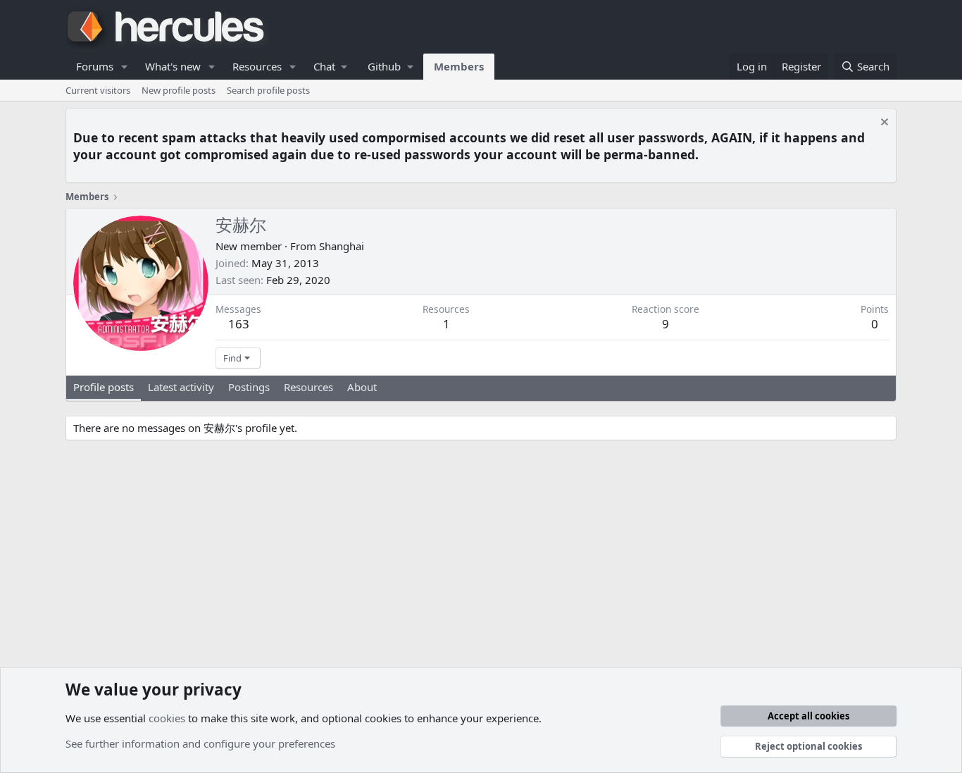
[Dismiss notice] (883, 123)
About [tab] (362, 387)
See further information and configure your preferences (200, 743)
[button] (125, 67)
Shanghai (341, 246)
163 (238, 324)
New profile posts (178, 90)
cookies (167, 718)
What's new (173, 66)
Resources (257, 66)
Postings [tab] (249, 387)
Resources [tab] (308, 387)
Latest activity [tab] (181, 387)
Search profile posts (268, 90)
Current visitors (97, 90)
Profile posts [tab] (103, 387)
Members (459, 66)
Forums (94, 66)
